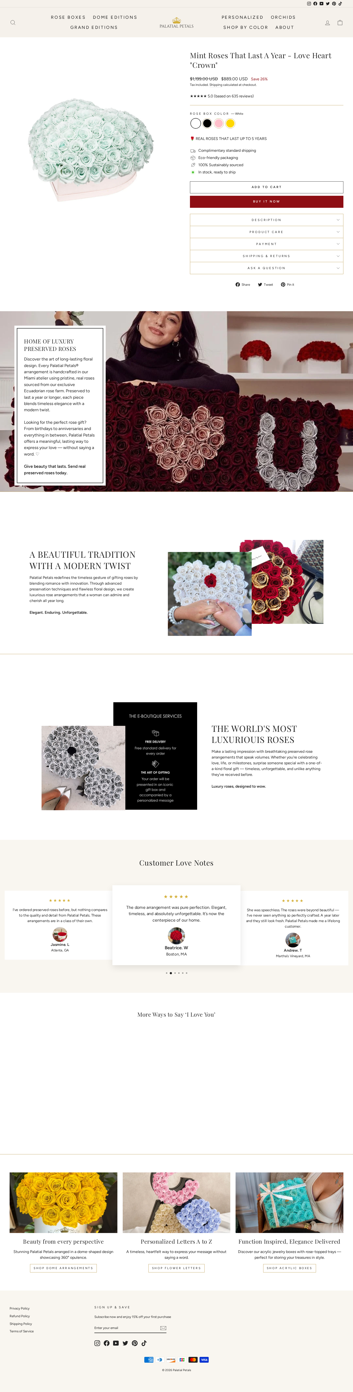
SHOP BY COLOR (245, 27)
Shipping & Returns (267, 256)
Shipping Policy (21, 1324)
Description (266, 220)
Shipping (215, 85)
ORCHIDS (283, 17)
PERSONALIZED (243, 17)
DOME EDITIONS (115, 17)
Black (207, 123)
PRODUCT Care (267, 232)
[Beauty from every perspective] (63, 1202)
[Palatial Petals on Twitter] (125, 1343)
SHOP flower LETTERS (176, 1268)
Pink (219, 123)
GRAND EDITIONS (94, 27)
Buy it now (266, 201)
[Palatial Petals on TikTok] (144, 1343)
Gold (230, 123)
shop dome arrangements (63, 1268)
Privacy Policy (20, 1308)
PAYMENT (266, 244)
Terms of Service (22, 1331)
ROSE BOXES (68, 17)
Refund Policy (20, 1316)
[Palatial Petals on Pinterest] (135, 1343)
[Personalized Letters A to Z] (177, 1202)
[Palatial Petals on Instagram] (97, 1343)
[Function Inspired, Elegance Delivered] (289, 1202)
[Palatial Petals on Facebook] (107, 1343)
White (196, 123)
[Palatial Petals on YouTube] (116, 1343)
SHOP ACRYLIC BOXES (289, 1268)
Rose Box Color (216, 113)
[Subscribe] (163, 1328)
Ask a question (267, 268)
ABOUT (284, 27)
